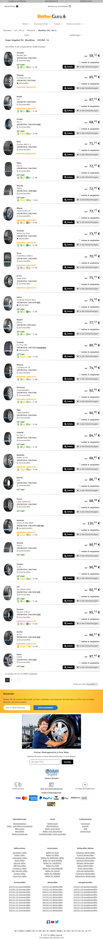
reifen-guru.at (56, 935)
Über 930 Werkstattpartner (51, 789)
